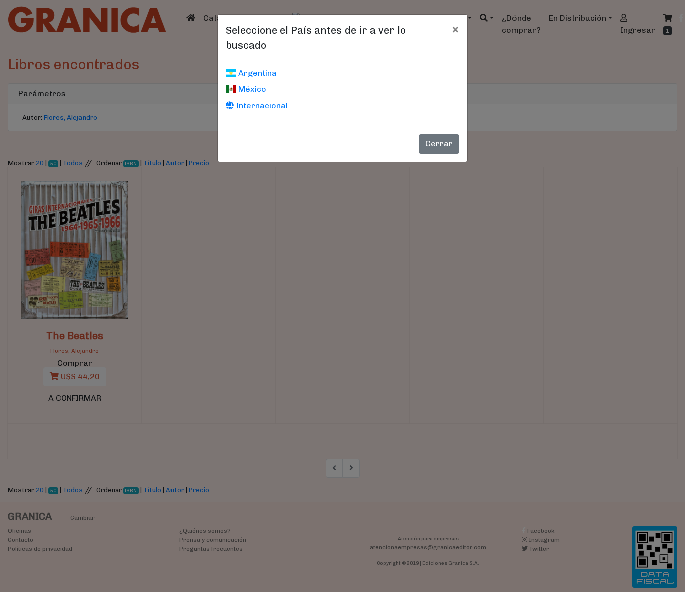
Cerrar (439, 144)
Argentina (256, 73)
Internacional (261, 105)
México (251, 89)
